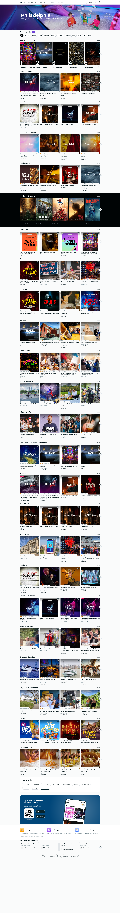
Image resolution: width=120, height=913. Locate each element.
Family (89, 35)
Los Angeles (86, 784)
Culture (40, 35)
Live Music (27, 35)
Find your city (45, 788)
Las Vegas (35, 788)
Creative (68, 35)
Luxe (84, 35)
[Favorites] (95, 2)
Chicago (27, 788)
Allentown (57, 784)
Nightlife (53, 35)
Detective (46, 35)
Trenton (37, 784)
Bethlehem (67, 784)
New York (76, 784)
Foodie (73, 35)
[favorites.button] (34, 43)
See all (98, 40)
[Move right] (100, 53)
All (21, 35)
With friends (60, 35)
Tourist (79, 35)
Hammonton (47, 784)
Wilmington (28, 784)
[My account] (99, 2)
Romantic (34, 35)
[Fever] (22, 2)
